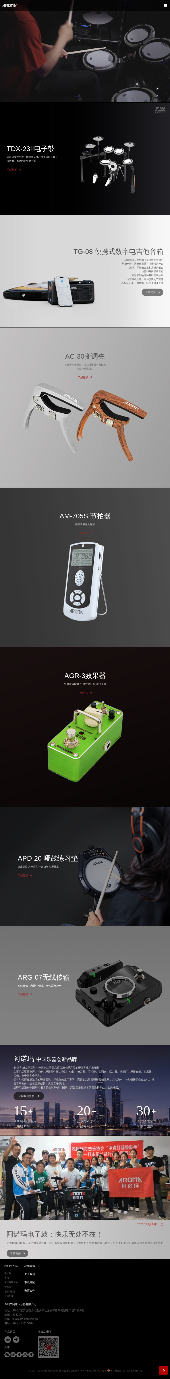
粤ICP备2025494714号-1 (93, 1370)
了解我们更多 (26, 1096)
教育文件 (29, 1290)
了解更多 (12, 169)
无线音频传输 (11, 1282)
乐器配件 (8, 1296)
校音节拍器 (9, 1291)
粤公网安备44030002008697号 (126, 1370)
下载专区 (29, 1282)
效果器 (7, 1287)
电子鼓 (7, 1273)
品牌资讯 (29, 1266)
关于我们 (29, 1274)
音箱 (6, 1277)
